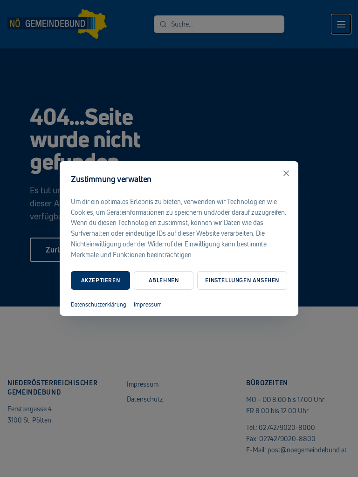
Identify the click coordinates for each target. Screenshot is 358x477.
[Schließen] (286, 173)
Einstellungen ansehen (242, 280)
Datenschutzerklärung (98, 304)
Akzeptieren (100, 280)
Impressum (148, 304)
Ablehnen (164, 280)
